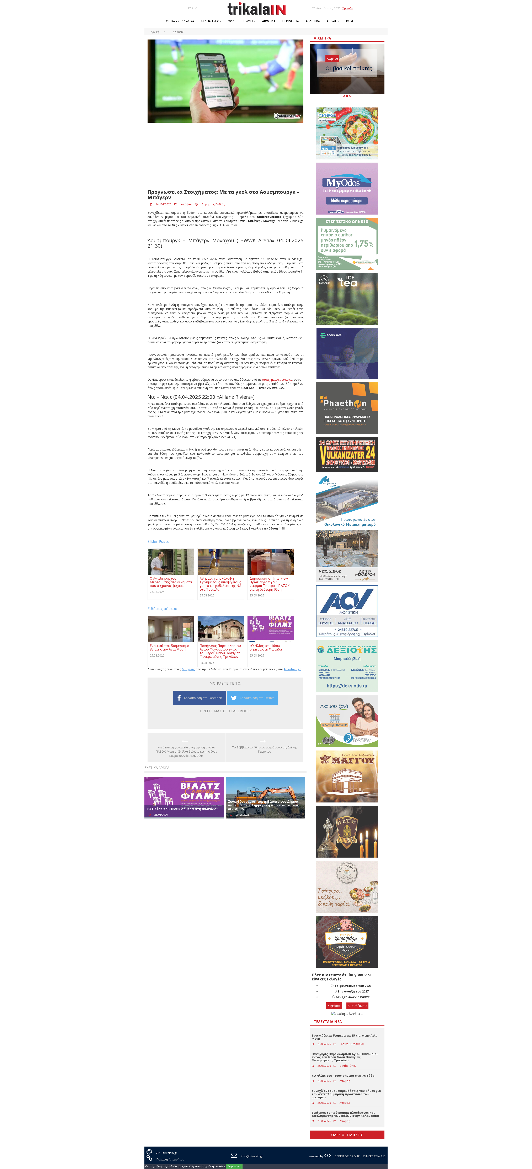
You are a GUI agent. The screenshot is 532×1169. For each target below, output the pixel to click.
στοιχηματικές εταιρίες (277, 379)
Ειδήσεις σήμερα (162, 608)
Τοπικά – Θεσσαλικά (179, 21)
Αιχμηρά (269, 21)
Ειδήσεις (188, 669)
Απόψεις (332, 21)
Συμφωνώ (234, 1166)
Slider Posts (158, 541)
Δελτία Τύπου (211, 21)
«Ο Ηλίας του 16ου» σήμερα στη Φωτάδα (182, 809)
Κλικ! (349, 21)
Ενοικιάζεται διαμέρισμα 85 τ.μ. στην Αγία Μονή (345, 1037)
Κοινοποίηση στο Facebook (203, 698)
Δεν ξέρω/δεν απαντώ (353, 997)
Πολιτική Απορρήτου (170, 1159)
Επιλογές (248, 21)
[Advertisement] (225, 156)
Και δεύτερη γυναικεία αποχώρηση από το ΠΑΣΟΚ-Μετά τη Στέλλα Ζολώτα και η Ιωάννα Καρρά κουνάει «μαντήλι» (186, 751)
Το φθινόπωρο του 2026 (353, 986)
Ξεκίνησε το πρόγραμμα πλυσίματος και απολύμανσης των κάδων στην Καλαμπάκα (345, 1114)
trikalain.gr (292, 669)
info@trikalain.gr (252, 1156)
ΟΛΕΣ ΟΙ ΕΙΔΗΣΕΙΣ (347, 1135)
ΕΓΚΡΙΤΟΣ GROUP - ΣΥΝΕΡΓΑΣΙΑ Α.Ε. (359, 1156)
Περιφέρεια (290, 21)
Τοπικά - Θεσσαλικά (352, 1044)
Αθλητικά (312, 21)
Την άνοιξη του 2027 (353, 991)
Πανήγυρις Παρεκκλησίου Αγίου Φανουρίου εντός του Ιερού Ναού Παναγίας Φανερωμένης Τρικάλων (345, 1057)
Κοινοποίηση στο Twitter (257, 698)
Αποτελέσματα (357, 1006)
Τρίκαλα (347, 8)
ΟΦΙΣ (231, 21)
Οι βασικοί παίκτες (348, 68)
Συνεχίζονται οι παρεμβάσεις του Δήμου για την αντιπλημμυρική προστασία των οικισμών (263, 805)
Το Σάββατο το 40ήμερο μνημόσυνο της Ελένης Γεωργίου (264, 749)
